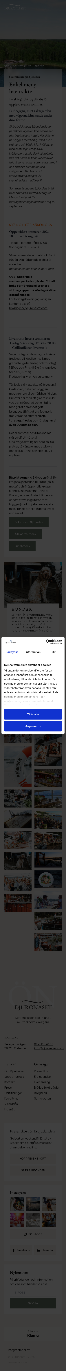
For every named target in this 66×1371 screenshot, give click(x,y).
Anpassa (31, 726)
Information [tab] (33, 651)
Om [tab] (54, 651)
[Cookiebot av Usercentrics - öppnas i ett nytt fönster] (46, 641)
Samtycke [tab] (12, 651)
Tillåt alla (33, 714)
